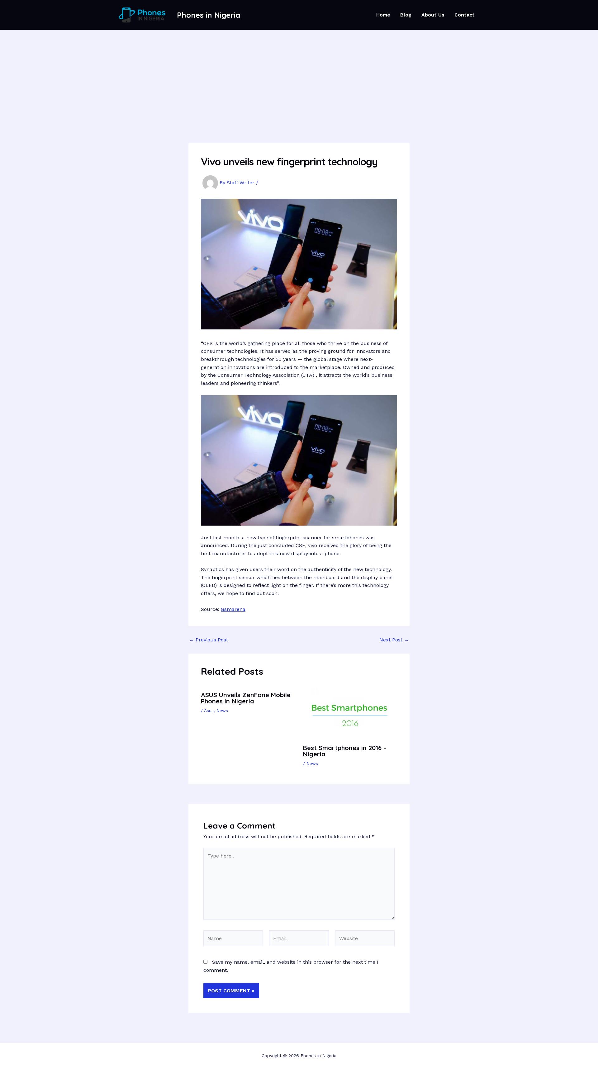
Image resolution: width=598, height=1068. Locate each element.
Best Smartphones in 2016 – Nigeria (345, 751)
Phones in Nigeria (208, 15)
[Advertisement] (299, 76)
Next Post (394, 639)
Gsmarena (233, 609)
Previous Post (208, 639)
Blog (405, 14)
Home (383, 14)
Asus (209, 710)
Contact (464, 14)
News (222, 710)
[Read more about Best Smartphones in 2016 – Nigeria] (350, 713)
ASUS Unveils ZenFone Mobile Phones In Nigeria (246, 698)
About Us (432, 14)
